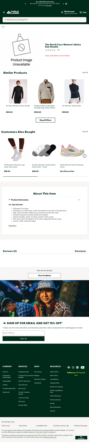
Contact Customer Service (24, 393)
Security (52, 411)
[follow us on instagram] (74, 367)
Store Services (22, 385)
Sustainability (7, 381)
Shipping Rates (54, 383)
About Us (5, 372)
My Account (22, 388)
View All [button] (85, 72)
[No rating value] (51, 50)
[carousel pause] (66, 3)
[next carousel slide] (63, 3)
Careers (5, 385)
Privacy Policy (23, 425)
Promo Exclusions (55, 399)
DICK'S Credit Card (24, 381)
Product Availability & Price (56, 391)
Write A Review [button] (80, 251)
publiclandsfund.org (50, 437)
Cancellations (54, 379)
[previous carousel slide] (25, 3)
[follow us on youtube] (82, 367)
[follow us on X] (78, 367)
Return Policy (54, 375)
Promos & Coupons (40, 379)
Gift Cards (21, 401)
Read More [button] (12, 226)
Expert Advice (54, 372)
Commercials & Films (9, 388)
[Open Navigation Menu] (4, 12)
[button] (45, 120)
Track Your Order (23, 397)
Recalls (52, 403)
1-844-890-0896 (41, 432)
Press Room (6, 392)
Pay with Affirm (22, 405)
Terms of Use (6, 425)
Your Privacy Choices (59, 425)
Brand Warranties (55, 407)
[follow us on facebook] (69, 367)
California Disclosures (80, 425)
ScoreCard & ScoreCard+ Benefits (26, 376)
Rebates (36, 375)
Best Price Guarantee (56, 386)
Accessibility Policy (41, 425)
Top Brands (37, 383)
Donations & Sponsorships (7, 376)
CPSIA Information (55, 396)
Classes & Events (23, 372)
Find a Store (37, 372)
